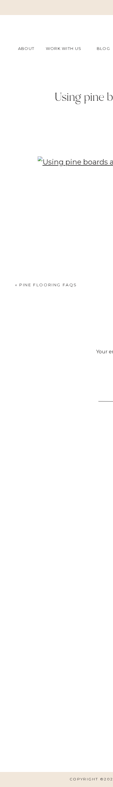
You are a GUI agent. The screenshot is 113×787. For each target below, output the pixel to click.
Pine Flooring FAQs (48, 284)
